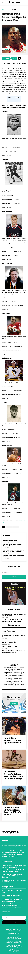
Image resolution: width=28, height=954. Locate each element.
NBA (11, 527)
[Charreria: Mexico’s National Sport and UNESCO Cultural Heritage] (14, 759)
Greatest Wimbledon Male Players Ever (14, 891)
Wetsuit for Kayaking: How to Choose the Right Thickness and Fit (14, 651)
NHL (18, 527)
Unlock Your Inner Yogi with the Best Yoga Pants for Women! (14, 615)
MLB (7, 527)
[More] (19, 58)
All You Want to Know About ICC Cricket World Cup (13, 636)
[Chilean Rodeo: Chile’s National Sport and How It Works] (14, 795)
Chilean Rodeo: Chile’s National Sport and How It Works (12, 545)
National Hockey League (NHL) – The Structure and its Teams (13, 641)
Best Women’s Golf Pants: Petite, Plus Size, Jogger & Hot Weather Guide (13, 620)
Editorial (5, 49)
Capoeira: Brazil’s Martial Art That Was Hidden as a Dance (13, 539)
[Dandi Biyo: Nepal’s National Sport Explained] (14, 726)
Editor (3, 10)
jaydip (5, 746)
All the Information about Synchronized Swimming (11, 896)
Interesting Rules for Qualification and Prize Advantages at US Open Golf (11, 905)
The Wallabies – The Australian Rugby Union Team (12, 900)
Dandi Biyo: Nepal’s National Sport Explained (13, 556)
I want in (14, 576)
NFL (14, 527)
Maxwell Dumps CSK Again (9, 647)
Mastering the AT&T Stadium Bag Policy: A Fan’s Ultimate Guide (14, 630)
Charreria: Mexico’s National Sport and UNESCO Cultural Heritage (13, 550)
